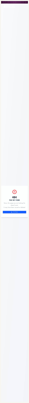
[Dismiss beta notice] (26, 2)
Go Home (15, 212)
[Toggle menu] (24, 6)
